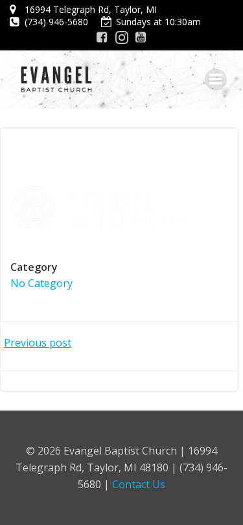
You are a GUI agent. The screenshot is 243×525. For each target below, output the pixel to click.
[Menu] (216, 80)
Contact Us (138, 484)
